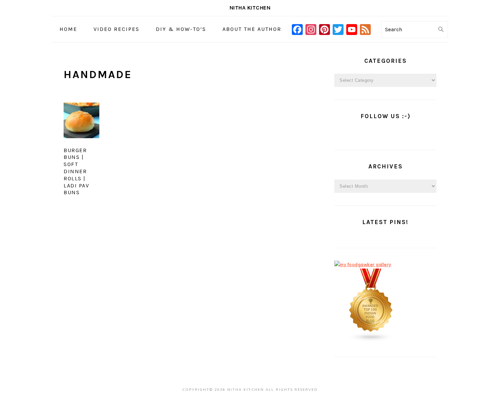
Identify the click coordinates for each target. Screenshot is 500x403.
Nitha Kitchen (250, 7)
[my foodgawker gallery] (362, 264)
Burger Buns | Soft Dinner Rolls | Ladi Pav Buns (76, 171)
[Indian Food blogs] (371, 340)
